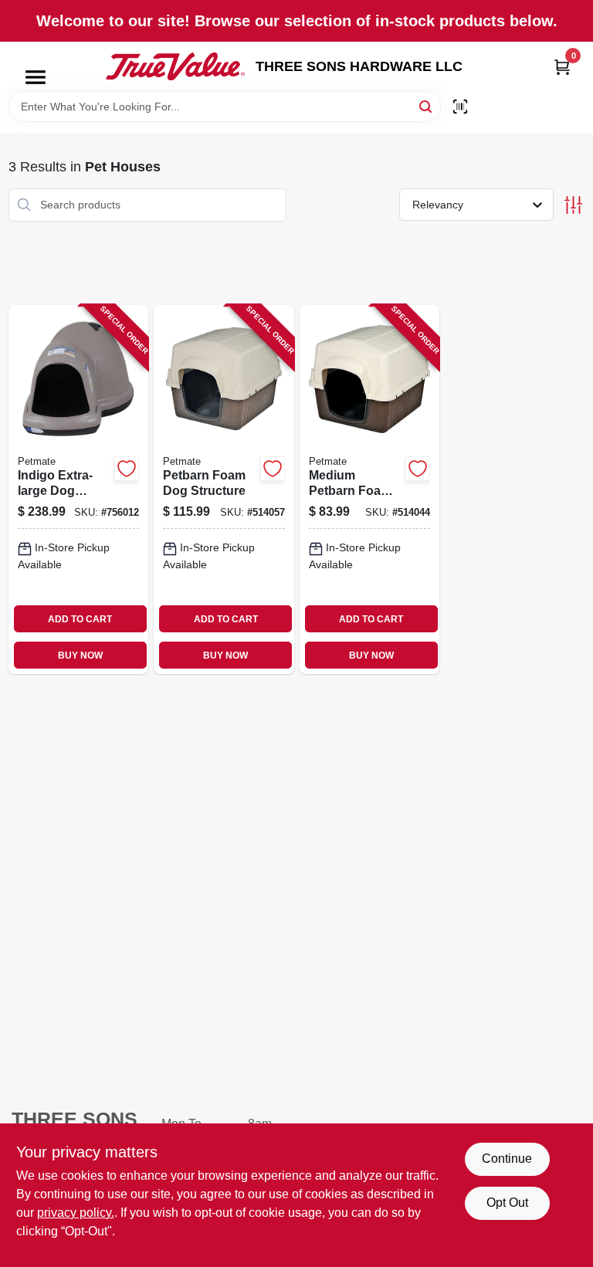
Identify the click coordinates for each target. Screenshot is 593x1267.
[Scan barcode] (460, 106)
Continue (507, 1158)
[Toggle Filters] (573, 205)
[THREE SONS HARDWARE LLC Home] (175, 66)
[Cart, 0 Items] (562, 67)
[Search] (426, 105)
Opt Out (507, 1202)
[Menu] (35, 77)
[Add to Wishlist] (126, 468)
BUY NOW (80, 655)
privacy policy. (75, 1212)
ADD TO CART (80, 619)
